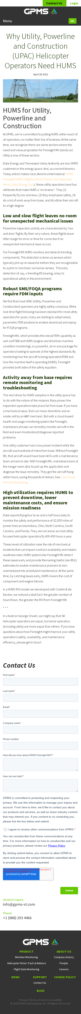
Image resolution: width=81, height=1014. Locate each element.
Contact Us (54, 3)
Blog (40, 990)
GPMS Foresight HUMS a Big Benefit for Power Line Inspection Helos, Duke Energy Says (38, 179)
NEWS (15, 977)
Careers (64, 969)
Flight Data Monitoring (26, 969)
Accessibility (54, 1000)
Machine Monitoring (26, 957)
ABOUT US (64, 951)
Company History (64, 957)
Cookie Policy (65, 977)
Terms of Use (37, 1000)
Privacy (23, 1000)
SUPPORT (40, 977)
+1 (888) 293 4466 (17, 917)
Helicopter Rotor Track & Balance (26, 963)
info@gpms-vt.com (19, 904)
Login (74, 3)
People (64, 963)
